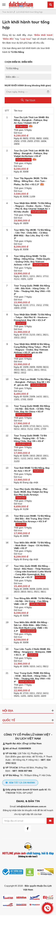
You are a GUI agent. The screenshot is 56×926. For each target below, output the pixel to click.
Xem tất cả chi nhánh (21, 782)
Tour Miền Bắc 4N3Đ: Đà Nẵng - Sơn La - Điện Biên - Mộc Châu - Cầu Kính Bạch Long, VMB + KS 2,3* (31, 626)
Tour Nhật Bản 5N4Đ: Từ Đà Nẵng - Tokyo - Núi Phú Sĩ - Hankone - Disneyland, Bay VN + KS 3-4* (32, 317)
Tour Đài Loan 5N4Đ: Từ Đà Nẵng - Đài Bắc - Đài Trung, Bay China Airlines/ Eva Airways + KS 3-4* (32, 518)
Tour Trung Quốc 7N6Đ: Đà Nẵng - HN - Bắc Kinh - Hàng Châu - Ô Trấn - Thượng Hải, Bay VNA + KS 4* (32, 289)
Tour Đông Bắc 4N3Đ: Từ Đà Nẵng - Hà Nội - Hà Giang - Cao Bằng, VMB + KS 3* (32, 601)
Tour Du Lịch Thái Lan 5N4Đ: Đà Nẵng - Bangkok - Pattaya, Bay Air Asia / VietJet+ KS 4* (31, 120)
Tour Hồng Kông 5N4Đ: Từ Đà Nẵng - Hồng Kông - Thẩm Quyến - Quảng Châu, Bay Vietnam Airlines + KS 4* (32, 260)
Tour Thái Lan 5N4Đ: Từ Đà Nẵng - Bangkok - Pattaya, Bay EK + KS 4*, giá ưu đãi (32, 382)
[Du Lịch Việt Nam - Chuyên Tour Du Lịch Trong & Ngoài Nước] (21, 4)
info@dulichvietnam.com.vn (31, 806)
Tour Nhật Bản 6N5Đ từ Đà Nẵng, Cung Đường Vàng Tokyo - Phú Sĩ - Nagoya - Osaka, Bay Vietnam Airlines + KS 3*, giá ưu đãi (32, 348)
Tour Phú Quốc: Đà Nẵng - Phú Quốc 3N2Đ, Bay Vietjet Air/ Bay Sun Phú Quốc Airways (31, 492)
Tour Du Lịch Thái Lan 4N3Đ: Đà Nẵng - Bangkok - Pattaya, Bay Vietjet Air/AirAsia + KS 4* (31, 153)
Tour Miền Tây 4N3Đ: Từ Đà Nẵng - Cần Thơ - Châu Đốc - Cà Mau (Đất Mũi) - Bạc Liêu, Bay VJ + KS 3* (32, 234)
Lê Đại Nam (35, 743)
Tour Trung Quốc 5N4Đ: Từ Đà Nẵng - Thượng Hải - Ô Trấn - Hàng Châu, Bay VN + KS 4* (30, 438)
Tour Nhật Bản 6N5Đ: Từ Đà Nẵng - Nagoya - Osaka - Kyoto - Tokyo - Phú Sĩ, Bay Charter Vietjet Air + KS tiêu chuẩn (32, 207)
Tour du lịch (7, 12)
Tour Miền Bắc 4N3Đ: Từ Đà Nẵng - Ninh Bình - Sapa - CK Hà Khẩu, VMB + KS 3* (32, 545)
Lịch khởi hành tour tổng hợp (29, 12)
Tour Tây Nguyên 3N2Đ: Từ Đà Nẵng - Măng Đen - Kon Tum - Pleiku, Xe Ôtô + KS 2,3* (30, 181)
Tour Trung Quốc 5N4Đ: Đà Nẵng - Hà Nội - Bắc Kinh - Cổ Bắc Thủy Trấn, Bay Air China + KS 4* (32, 409)
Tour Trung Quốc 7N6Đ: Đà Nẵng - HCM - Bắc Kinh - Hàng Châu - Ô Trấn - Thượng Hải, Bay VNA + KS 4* (32, 677)
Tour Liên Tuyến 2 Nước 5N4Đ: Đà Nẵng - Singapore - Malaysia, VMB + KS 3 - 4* (32, 652)
